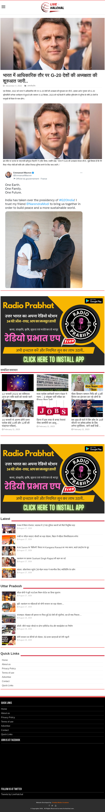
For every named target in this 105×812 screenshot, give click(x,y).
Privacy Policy (9, 668)
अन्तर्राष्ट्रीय (31, 86)
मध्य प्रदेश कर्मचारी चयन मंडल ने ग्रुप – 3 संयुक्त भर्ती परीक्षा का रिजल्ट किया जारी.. (52, 396)
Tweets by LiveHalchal (12, 794)
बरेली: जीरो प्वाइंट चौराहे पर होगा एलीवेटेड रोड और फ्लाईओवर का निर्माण (45, 626)
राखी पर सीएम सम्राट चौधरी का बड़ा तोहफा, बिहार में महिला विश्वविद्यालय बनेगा (47, 536)
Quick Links (7, 685)
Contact (5, 681)
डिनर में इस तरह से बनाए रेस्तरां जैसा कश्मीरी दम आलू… (51, 421)
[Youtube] (55, 805)
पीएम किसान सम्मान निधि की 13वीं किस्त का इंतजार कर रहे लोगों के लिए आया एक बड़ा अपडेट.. (87, 396)
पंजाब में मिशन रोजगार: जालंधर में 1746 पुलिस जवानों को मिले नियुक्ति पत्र (46, 525)
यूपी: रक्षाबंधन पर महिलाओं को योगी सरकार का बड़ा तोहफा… (40, 604)
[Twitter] (52, 805)
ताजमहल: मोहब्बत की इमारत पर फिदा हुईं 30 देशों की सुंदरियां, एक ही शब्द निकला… (49, 615)
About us (6, 664)
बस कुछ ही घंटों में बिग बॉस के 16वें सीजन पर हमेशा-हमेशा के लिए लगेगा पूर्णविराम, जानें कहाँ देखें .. (87, 422)
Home (5, 660)
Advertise (6, 677)
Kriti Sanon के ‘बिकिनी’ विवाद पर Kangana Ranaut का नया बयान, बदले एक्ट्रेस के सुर (53, 547)
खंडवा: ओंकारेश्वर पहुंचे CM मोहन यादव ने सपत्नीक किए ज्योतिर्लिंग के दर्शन (46, 569)
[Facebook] (49, 805)
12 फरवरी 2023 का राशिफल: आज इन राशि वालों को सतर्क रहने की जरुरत (17, 396)
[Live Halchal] (53, 7)
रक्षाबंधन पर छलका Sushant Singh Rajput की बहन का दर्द (41, 558)
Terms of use (8, 673)
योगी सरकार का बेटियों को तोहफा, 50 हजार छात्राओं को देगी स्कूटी (43, 637)
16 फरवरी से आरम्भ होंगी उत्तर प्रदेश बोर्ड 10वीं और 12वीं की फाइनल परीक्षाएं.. (16, 422)
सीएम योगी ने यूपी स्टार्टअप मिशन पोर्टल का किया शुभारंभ (38, 592)
